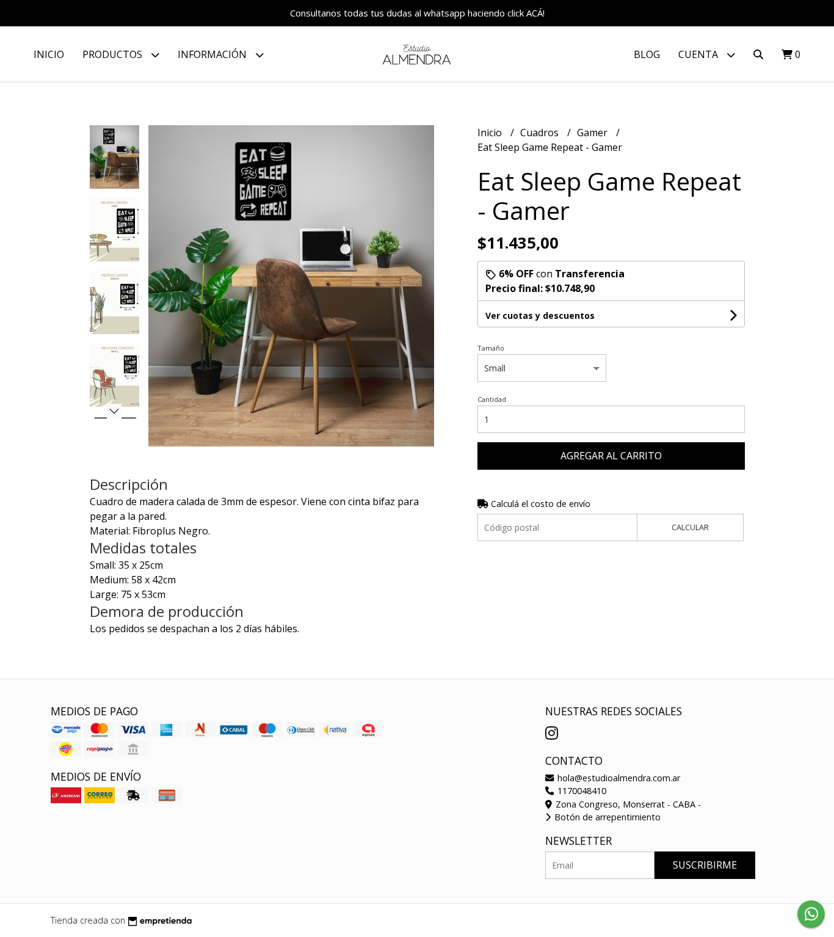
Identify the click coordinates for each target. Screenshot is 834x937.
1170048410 (580, 791)
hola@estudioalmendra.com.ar (617, 778)
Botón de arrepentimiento (606, 817)
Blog (647, 54)
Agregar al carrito (611, 455)
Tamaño (490, 347)
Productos (113, 54)
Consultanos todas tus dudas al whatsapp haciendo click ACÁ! (417, 13)
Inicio (49, 54)
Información (213, 54)
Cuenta (699, 54)
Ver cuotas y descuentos (540, 315)
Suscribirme (705, 865)
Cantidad (491, 399)
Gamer (593, 132)
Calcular (690, 527)
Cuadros (540, 132)
